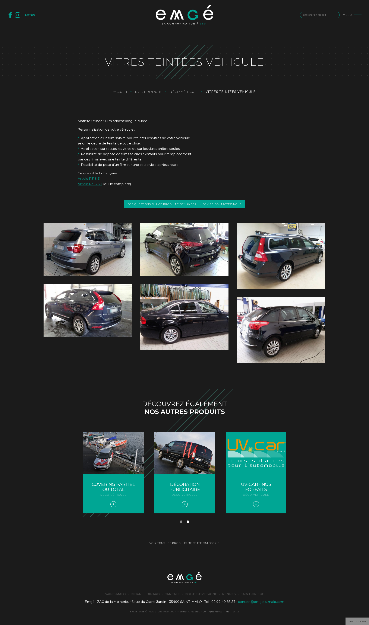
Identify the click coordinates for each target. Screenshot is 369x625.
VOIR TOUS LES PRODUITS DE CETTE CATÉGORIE (184, 543)
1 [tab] (181, 521)
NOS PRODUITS (149, 92)
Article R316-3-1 (90, 184)
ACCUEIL (120, 92)
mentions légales (188, 611)
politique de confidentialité (221, 611)
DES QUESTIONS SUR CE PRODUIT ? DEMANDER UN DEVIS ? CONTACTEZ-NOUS (184, 204)
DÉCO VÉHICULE (184, 92)
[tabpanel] (256, 472)
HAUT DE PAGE (357, 621)
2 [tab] (188, 521)
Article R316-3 (89, 178)
